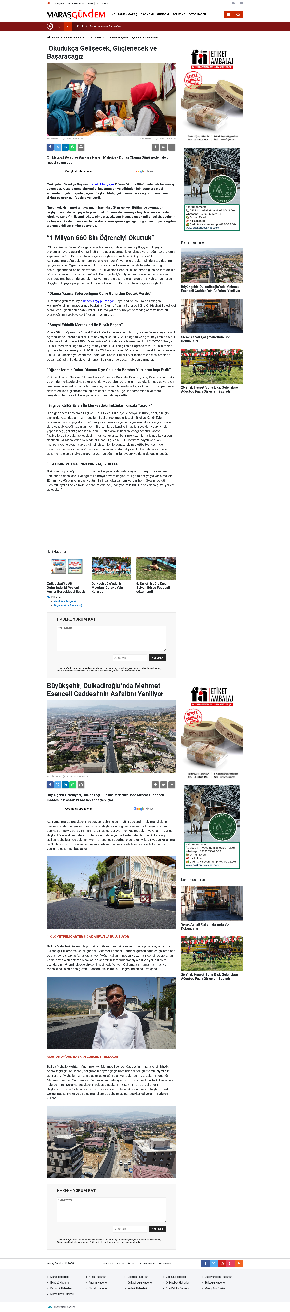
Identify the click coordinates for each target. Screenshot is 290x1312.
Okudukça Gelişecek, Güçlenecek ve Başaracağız (132, 37)
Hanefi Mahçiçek (101, 184)
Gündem (163, 14)
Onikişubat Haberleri (177, 1282)
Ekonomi (147, 14)
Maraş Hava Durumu (62, 1294)
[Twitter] (57, 147)
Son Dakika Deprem (177, 1288)
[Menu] (228, 14)
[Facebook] (50, 147)
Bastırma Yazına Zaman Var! (106, 26)
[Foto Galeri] (241, 3)
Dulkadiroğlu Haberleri (140, 1282)
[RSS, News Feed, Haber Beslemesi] (239, 1263)
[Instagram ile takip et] (230, 1263)
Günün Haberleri (76, 3)
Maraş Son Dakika (215, 1288)
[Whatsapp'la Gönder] (72, 147)
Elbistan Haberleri (137, 1276)
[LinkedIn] (65, 147)
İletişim (132, 1263)
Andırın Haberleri (98, 1282)
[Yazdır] (81, 147)
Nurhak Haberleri (98, 1288)
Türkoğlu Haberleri (215, 1282)
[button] (155, 147)
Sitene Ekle (102, 3)
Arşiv (90, 3)
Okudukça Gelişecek (65, 601)
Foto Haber (197, 14)
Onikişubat (95, 37)
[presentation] (59, 27)
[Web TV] (233, 3)
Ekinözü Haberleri (60, 1282)
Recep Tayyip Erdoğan (99, 301)
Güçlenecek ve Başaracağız (69, 605)
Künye (120, 1263)
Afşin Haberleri (97, 1276)
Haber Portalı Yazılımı (64, 1307)
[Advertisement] (111, 520)
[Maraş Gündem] (76, 14)
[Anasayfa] (49, 3)
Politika (178, 14)
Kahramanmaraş (124, 14)
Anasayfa (56, 37)
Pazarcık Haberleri (61, 1288)
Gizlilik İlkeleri (147, 1263)
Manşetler (59, 3)
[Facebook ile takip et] (205, 1263)
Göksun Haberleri (176, 1276)
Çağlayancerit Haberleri (218, 1276)
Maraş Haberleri (59, 1276)
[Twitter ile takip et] (214, 1263)
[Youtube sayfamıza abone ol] (222, 1263)
